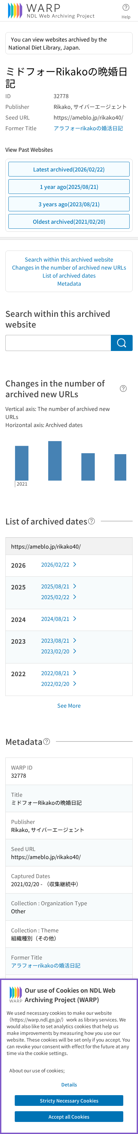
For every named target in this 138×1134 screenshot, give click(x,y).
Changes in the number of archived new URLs (69, 267)
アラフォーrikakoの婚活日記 (88, 128)
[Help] (123, 388)
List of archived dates (69, 275)
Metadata (69, 283)
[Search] (122, 343)
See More (69, 705)
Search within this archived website (69, 259)
